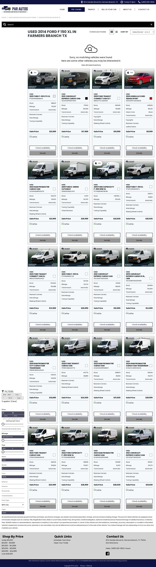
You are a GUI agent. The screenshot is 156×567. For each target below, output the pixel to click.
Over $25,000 (7, 554)
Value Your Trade (61, 543)
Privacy (82, 566)
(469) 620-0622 (117, 548)
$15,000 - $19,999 (9, 548)
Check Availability (42, 148)
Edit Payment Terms (13, 421)
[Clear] (14, 401)
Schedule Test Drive (62, 540)
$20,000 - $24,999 (9, 551)
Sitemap (89, 566)
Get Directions (112, 543)
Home (62, 9)
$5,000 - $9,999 (8, 543)
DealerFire (72, 561)
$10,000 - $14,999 (9, 545)
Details (43, 153)
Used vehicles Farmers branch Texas (22, 17)
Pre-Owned (76, 9)
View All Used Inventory (91, 65)
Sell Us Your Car (109, 9)
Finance (91, 9)
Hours (128, 548)
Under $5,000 (7, 540)
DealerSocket (87, 561)
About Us (127, 9)
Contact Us (143, 9)
